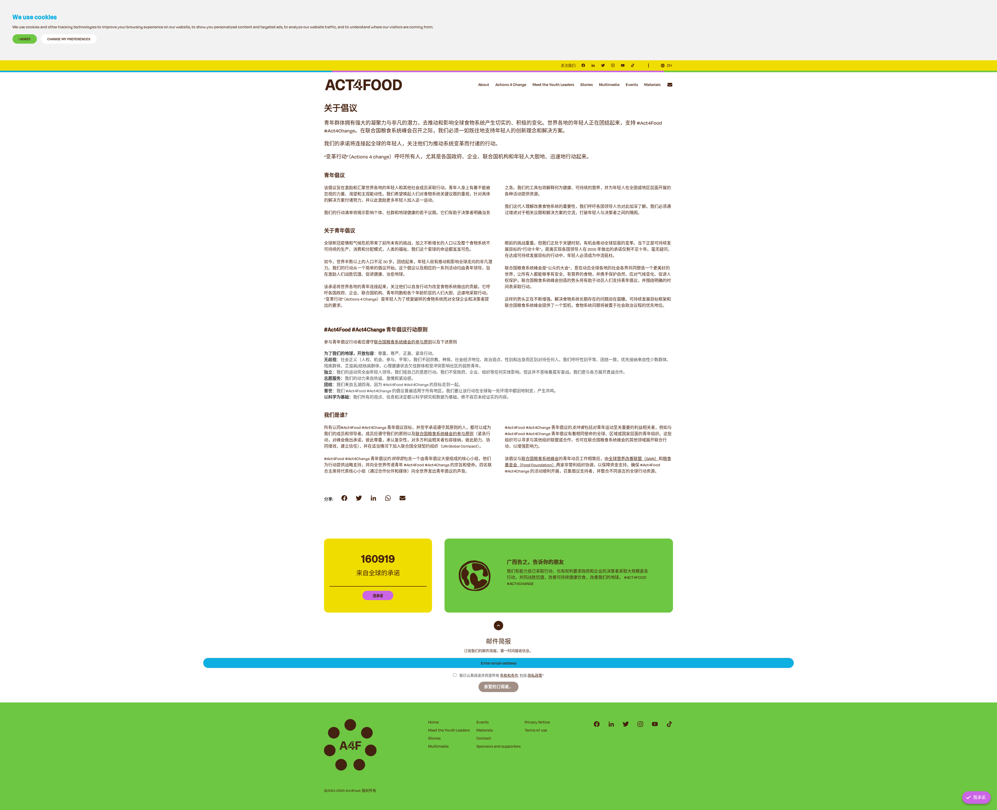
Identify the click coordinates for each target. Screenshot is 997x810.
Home (433, 722)
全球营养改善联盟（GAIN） (634, 458)
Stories (586, 84)
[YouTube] (623, 65)
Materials (652, 84)
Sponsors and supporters (498, 746)
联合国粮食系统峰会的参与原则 (403, 342)
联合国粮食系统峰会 (540, 458)
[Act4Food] (363, 84)
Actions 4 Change (510, 84)
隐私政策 (535, 675)
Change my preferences (68, 39)
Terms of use (536, 730)
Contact (670, 84)
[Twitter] (603, 65)
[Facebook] (583, 65)
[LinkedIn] (593, 65)
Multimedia (609, 84)
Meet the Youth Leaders (553, 84)
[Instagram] (613, 65)
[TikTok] (633, 65)
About (483, 84)
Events (632, 84)
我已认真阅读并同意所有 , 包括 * (501, 675)
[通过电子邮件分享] (388, 498)
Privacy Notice (537, 722)
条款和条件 (509, 675)
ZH (669, 65)
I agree (25, 39)
